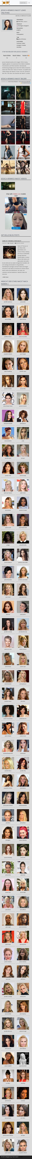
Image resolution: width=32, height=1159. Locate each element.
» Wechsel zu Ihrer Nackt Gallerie (23, 15)
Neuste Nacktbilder (13, 81)
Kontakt (21, 1157)
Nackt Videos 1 (17, 57)
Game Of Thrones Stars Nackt (11, 241)
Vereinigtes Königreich (23, 25)
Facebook (19, 43)
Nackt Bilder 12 (7, 57)
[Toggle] (29, 2)
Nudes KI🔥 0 (26, 57)
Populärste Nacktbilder (24, 81)
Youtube (24, 45)
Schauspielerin (20, 34)
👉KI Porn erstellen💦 (26, 83)
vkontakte (19, 47)
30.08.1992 (20, 21)
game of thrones (22, 39)
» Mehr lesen (5, 277)
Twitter (23, 43)
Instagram (19, 45)
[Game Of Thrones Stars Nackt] (9, 252)
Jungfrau (19, 30)
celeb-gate (11, 243)
